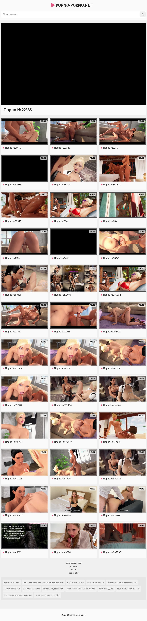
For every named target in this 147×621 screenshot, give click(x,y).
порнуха (73, 566)
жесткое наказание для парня (18, 595)
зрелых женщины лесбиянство (81, 588)
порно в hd (73, 573)
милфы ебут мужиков (53, 588)
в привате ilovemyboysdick (48, 595)
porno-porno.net (73, 5)
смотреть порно (73, 563)
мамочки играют (12, 582)
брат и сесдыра (106, 588)
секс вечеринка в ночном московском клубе (43, 582)
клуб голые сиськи (75, 582)
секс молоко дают (95, 582)
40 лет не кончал (12, 588)
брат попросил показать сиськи (122, 582)
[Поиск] (143, 14)
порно (73, 569)
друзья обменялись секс (128, 588)
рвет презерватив (31, 588)
